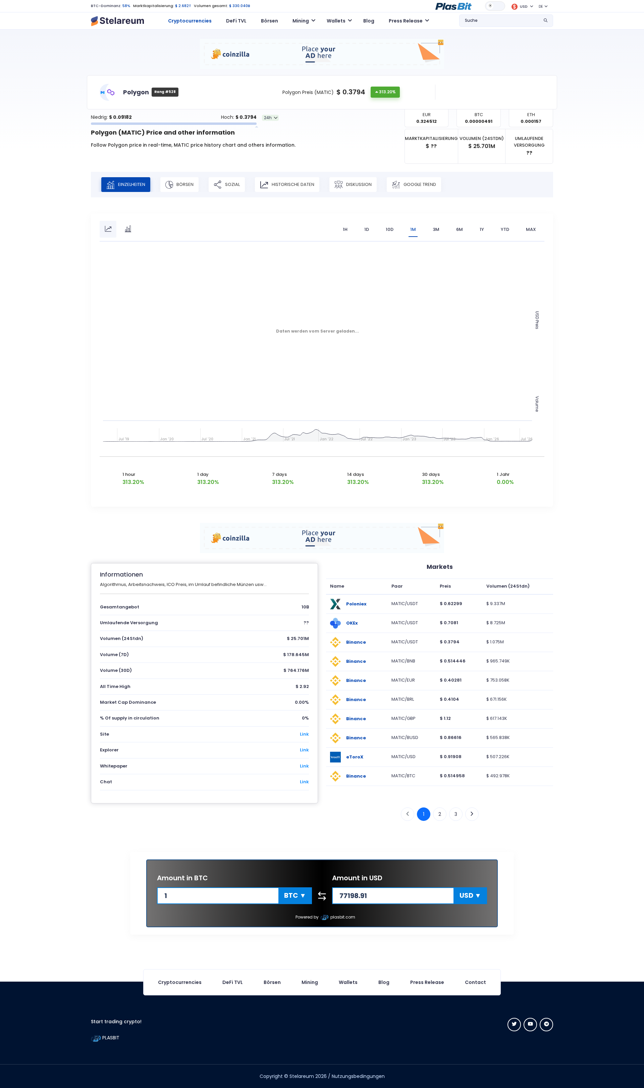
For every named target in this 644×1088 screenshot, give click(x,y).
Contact (475, 982)
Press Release (427, 982)
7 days (279, 474)
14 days (355, 474)
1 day (203, 474)
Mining (310, 982)
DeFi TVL (236, 20)
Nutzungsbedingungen (358, 1076)
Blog (368, 20)
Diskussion (358, 184)
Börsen (269, 20)
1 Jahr (503, 474)
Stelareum (301, 1076)
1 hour (128, 474)
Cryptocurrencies (190, 20)
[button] (453, 5)
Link (304, 734)
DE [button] (541, 6)
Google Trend (419, 184)
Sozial (232, 184)
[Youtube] (530, 1024)
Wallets (348, 982)
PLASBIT (110, 1037)
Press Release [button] (406, 20)
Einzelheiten (131, 184)
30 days (431, 474)
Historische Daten (292, 184)
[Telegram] (546, 1024)
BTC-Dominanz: (106, 5)
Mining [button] (300, 20)
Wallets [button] (336, 20)
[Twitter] (514, 1024)
